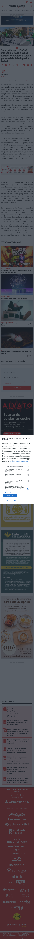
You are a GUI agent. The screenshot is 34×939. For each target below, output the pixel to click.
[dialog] (17, 469)
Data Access (17, 500)
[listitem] (17, 466)
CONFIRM (10, 495)
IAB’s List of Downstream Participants (19, 461)
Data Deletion (8, 500)
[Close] (30, 438)
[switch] (28, 470)
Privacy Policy (26, 500)
